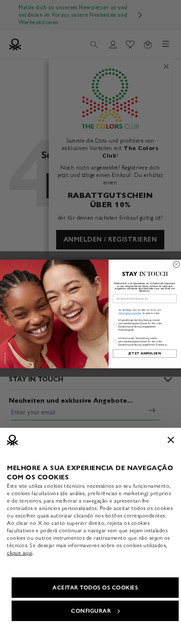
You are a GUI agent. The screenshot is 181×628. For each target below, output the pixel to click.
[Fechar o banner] (171, 440)
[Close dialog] (176, 264)
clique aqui (19, 553)
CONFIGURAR (91, 611)
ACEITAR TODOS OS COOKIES (95, 587)
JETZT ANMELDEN (145, 354)
